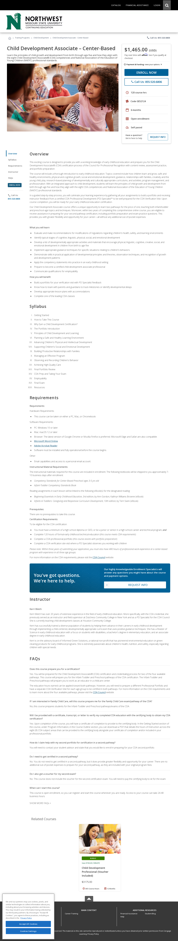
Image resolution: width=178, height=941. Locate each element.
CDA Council (99, 557)
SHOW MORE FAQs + (40, 803)
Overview (12, 153)
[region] (28, 916)
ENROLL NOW (146, 72)
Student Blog (150, 913)
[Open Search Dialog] (167, 5)
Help (122, 916)
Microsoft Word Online (46, 441)
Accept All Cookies (28, 924)
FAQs (10, 178)
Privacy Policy (93, 934)
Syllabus (12, 159)
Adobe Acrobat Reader (45, 445)
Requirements (15, 165)
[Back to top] (89, 909)
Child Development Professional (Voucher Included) (95, 871)
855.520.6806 (14, 198)
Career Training (71, 913)
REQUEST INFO (158, 137)
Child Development (41, 38)
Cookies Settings (28, 931)
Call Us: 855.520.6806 (158, 37)
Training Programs (22, 38)
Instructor (13, 172)
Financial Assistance (128, 913)
